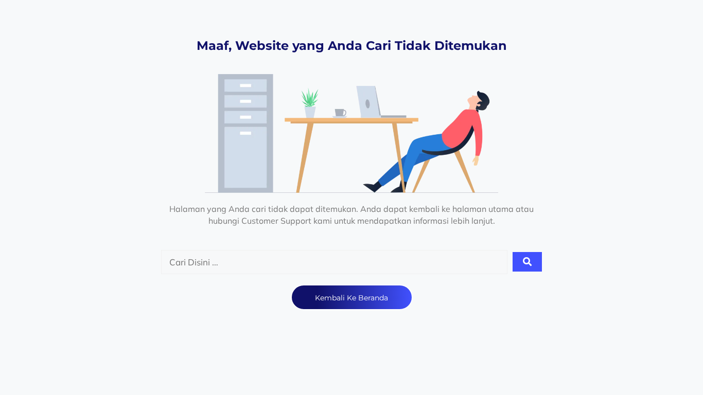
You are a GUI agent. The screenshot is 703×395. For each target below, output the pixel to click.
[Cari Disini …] (334, 262)
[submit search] (527, 262)
